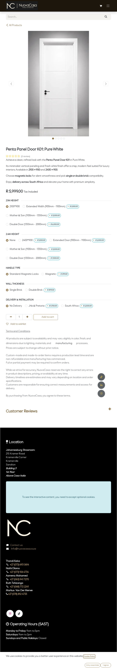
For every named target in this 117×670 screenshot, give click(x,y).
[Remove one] (11, 317)
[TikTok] (19, 613)
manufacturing (64, 343)
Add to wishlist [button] (18, 324)
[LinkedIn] (101, 385)
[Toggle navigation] (108, 6)
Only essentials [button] (92, 665)
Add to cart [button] (47, 317)
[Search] (106, 17)
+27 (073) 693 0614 (19, 565)
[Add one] (27, 317)
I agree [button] (106, 665)
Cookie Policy (89, 656)
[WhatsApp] (101, 393)
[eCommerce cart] (101, 6)
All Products (15, 25)
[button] (11, 83)
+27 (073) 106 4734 (19, 572)
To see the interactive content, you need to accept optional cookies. (58, 497)
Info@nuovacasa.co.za (23, 549)
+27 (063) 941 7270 (19, 579)
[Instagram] (10, 613)
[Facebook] (101, 377)
